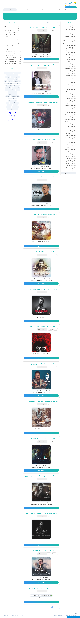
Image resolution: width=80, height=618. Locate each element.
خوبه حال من (35, 278)
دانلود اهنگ (10, 81)
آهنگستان (9, 105)
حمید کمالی (41, 166)
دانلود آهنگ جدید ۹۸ (16, 87)
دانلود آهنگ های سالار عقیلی (71, 84)
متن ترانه (18, 90)
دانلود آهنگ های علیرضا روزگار (71, 49)
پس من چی (34, 391)
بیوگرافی (42, 10)
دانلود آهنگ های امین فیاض (71, 117)
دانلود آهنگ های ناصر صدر (71, 160)
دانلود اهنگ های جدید (8, 72)
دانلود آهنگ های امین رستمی (71, 116)
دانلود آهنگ (8, 107)
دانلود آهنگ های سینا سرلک (71, 123)
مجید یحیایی (41, 353)
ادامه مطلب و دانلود (41, 59)
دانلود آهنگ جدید (72, 10)
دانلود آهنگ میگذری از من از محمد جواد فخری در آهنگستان (12, 49)
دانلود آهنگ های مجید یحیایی (71, 94)
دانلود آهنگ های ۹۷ (17, 83)
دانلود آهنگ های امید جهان (71, 45)
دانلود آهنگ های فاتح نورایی (71, 66)
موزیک (16, 79)
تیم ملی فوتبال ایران (17, 28)
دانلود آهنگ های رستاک (72, 142)
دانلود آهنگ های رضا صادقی (71, 42)
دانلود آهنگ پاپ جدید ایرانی (10, 90)
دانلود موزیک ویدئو (57, 10)
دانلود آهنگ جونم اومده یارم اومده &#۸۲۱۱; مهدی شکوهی (45, 214)
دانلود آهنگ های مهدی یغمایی (71, 72)
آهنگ (7, 102)
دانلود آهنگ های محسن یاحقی (70, 119)
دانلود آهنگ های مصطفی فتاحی (70, 126)
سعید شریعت (40, 316)
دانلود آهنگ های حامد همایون (71, 29)
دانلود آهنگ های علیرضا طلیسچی (70, 89)
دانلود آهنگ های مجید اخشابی (71, 75)
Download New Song (12, 98)
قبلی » (34, 607)
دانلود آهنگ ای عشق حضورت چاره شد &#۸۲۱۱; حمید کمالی (45, 140)
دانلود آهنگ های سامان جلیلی (71, 38)
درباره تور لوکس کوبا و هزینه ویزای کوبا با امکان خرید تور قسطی (12, 32)
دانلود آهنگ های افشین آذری (71, 103)
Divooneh (49, 93)
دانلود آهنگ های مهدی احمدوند (70, 36)
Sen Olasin (49, 206)
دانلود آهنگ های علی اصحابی (71, 112)
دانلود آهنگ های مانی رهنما (71, 165)
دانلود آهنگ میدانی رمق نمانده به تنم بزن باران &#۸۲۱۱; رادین (45, 551)
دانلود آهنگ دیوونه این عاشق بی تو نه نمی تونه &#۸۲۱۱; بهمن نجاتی (43, 65)
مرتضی (34, 540)
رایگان (13, 119)
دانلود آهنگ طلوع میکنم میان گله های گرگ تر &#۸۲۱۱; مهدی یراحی (43, 588)
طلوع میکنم (35, 597)
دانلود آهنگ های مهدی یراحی (71, 86)
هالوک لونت (41, 204)
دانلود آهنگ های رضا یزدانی (71, 70)
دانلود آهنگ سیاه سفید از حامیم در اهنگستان (13, 46)
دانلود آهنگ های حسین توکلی (71, 162)
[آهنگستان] (70, 4)
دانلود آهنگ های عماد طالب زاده (70, 107)
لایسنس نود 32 (12, 116)
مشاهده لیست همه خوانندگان (70, 173)
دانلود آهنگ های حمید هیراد (71, 26)
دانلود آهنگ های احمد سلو (71, 56)
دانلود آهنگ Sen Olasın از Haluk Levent (48, 177)
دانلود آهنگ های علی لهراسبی (71, 77)
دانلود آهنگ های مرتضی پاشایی (70, 50)
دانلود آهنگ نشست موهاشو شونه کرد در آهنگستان (12, 59)
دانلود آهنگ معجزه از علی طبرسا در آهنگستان (13, 51)
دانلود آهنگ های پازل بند (71, 102)
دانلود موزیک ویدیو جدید (15, 77)
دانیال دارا (41, 278)
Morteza (50, 542)
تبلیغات (39, 10)
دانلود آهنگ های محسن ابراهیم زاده (70, 31)
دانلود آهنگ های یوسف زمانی (71, 155)
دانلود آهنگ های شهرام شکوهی (70, 147)
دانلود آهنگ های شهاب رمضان (71, 151)
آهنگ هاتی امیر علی (72, 47)
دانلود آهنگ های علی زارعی (71, 158)
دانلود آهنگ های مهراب (72, 100)
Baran (49, 467)
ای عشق (34, 166)
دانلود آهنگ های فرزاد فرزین (71, 65)
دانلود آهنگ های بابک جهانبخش (70, 121)
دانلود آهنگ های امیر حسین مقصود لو (69, 43)
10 (41, 607)
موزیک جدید (8, 77)
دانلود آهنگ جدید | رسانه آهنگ (12, 109)
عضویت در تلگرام (73, 617)
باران (35, 465)
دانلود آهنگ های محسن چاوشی (70, 63)
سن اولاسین (34, 204)
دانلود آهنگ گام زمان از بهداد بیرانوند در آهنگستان (12, 63)
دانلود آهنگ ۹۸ (8, 87)
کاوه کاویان (40, 428)
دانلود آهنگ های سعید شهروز (71, 163)
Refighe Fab (49, 504)
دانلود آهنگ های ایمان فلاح (71, 128)
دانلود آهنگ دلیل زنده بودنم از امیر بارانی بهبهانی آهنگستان (12, 47)
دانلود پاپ (8, 96)
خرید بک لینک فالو (12, 112)
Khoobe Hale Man (48, 280)
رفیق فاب (34, 503)
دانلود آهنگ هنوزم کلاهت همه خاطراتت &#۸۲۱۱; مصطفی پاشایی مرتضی (42, 513)
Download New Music (14, 102)
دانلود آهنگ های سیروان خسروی (70, 132)
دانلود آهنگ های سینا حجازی (71, 140)
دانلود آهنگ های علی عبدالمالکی (70, 57)
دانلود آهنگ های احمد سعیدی (71, 130)
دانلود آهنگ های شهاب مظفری (71, 68)
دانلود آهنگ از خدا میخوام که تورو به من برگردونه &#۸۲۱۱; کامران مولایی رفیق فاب (40, 476)
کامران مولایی (40, 503)
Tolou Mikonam (49, 599)
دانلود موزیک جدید (17, 81)
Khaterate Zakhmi (49, 355)
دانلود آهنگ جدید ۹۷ (8, 83)
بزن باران (35, 577)
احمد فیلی (40, 54)
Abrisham (49, 56)
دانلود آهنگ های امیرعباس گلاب (70, 114)
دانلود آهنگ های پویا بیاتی (71, 52)
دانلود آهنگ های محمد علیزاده (71, 33)
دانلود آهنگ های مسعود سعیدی (70, 79)
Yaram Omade (50, 243)
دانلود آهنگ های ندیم (72, 82)
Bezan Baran (47, 579)
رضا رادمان (40, 465)
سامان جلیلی (41, 391)
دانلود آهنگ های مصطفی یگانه (71, 156)
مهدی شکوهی (40, 241)
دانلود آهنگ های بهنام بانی (71, 27)
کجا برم (34, 316)
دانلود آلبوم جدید (65, 10)
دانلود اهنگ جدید (10, 79)
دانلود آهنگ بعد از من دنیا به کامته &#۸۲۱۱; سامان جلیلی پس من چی (43, 364)
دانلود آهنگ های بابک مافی (71, 153)
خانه (58, 22)
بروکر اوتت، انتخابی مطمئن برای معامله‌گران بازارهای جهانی (12, 34)
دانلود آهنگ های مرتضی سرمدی (70, 110)
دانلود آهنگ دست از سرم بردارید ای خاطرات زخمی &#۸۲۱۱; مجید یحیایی (42, 326)
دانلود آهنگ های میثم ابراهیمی (70, 34)
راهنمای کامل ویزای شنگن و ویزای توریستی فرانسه (12, 38)
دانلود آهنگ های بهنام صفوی (71, 80)
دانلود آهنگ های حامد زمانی (71, 59)
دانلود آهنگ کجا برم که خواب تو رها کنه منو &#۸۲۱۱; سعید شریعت (44, 289)
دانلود (5, 81)
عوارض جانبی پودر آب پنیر (16, 42)
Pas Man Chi (48, 392)
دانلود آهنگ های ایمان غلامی (71, 109)
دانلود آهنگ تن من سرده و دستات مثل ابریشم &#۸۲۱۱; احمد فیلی (44, 28)
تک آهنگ (55, 30)
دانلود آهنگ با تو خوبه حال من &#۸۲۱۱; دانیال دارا (47, 252)
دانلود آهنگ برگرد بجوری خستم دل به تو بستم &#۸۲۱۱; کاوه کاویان (43, 401)
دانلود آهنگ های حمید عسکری (71, 124)
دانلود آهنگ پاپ (50, 30)
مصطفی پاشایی (40, 540)
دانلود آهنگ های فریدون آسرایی (70, 73)
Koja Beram (49, 318)
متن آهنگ (15, 105)
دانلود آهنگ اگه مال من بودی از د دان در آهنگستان (12, 57)
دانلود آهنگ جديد (17, 72)
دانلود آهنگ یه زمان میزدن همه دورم (14, 53)
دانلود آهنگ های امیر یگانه (71, 170)
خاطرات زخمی (34, 353)
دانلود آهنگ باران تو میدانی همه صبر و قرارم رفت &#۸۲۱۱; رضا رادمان (43, 439)
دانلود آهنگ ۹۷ (16, 85)
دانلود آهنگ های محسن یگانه (71, 96)
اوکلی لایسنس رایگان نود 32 (12, 115)
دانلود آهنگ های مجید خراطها (71, 139)
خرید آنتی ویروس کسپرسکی (12, 121)
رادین (41, 577)
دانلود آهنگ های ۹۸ (9, 85)
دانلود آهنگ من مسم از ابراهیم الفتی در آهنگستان (12, 44)
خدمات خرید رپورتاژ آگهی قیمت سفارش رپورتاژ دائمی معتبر (12, 36)
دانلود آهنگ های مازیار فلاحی (71, 91)
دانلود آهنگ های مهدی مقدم (71, 61)
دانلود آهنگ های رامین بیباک (71, 135)
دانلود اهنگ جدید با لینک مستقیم (12, 75)
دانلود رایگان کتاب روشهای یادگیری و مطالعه (13, 40)
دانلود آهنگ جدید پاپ (15, 96)
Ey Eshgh (49, 168)
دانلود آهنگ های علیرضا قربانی (71, 169)
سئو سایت (12, 118)
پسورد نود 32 (12, 114)
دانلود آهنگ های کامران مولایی (70, 133)
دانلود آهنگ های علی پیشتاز (71, 167)
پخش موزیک (34, 10)
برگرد (35, 428)
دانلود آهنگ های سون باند (71, 98)
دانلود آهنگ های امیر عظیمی (71, 87)
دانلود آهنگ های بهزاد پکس (71, 54)
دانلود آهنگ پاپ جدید (12, 94)
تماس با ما (28, 10)
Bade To (49, 131)
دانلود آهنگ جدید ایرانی (12, 100)
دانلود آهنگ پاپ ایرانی (12, 92)
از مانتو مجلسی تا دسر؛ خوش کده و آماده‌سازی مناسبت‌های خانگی (12, 26)
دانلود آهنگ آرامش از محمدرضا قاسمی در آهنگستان (12, 61)
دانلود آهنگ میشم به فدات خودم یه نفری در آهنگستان (12, 55)
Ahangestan (10, 614)
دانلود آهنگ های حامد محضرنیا (70, 105)
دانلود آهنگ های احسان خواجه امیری (69, 40)
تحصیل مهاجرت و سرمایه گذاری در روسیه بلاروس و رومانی (12, 30)
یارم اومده (34, 241)
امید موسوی (40, 129)
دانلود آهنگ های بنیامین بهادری (70, 149)
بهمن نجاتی (40, 92)
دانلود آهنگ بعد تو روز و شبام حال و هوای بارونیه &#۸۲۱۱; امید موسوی (43, 102)
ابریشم (35, 54)
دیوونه (35, 92)
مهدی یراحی (41, 597)
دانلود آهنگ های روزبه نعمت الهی (70, 137)
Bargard (48, 430)
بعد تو (35, 129)
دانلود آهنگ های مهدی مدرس (71, 146)
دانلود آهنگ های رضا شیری (71, 93)
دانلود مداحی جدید (49, 10)
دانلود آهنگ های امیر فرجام (71, 144)
